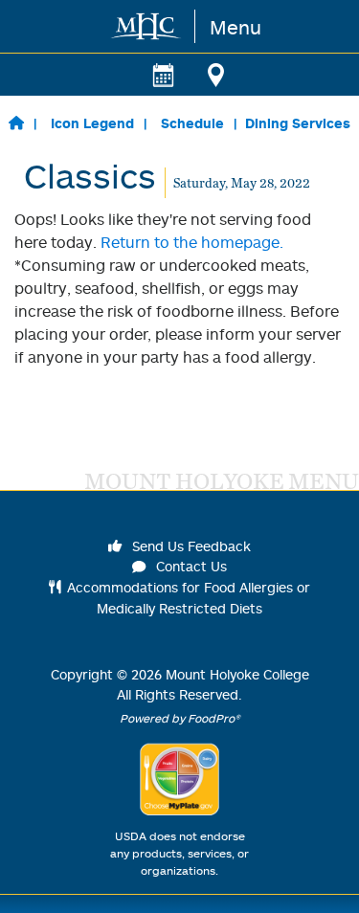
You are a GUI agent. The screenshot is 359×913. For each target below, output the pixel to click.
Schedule (192, 123)
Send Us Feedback (189, 546)
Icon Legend (92, 123)
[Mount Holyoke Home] (147, 26)
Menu (235, 26)
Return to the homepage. (192, 242)
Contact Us (189, 566)
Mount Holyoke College (237, 674)
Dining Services (297, 123)
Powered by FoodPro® (180, 718)
